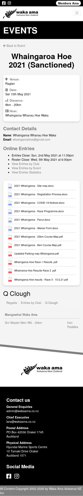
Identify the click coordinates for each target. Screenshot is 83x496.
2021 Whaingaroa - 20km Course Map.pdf (38, 236)
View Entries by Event (26, 168)
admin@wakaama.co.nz (22, 411)
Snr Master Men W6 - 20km (23, 322)
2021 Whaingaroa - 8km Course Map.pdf (37, 245)
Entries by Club (31, 303)
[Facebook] (4, 3)
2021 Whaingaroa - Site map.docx (34, 185)
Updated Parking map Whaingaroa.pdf (36, 253)
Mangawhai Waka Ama (21, 314)
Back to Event (15, 45)
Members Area (68, 3)
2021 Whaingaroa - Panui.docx (32, 219)
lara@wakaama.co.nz (21, 421)
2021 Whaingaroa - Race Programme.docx (39, 211)
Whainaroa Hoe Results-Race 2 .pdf (35, 270)
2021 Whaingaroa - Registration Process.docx (40, 194)
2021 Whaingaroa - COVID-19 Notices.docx (39, 202)
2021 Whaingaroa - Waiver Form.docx (36, 228)
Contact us (18, 399)
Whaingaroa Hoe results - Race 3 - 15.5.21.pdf (41, 279)
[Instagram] (9, 3)
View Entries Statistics (26, 172)
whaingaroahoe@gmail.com (31, 139)
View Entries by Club (25, 164)
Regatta (11, 303)
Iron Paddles (72, 324)
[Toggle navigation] (77, 13)
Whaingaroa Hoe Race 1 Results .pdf (35, 261)
